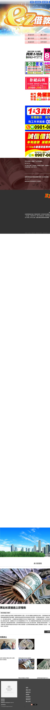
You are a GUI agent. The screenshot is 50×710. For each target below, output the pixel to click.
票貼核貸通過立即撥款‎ (5, 612)
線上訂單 (28, 701)
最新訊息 (28, 692)
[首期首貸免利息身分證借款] (26, 648)
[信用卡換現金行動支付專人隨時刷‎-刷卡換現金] (8, 648)
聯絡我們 (28, 699)
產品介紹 (28, 690)
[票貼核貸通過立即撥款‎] (26, 667)
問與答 (27, 694)
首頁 (27, 687)
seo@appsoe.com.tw (9, 702)
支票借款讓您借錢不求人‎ (42, 678)
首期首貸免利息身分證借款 (24, 658)
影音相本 (28, 697)
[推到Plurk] (31, 704)
